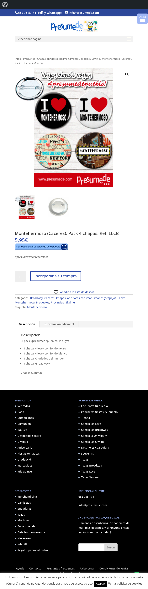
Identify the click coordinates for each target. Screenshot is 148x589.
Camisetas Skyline (92, 442)
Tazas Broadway (91, 465)
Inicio (18, 58)
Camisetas (24, 502)
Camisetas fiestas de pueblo (99, 412)
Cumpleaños (26, 418)
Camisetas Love (91, 424)
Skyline (96, 58)
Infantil (22, 544)
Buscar (111, 547)
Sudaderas (24, 508)
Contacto (35, 568)
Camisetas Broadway (94, 430)
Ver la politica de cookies (125, 583)
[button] (127, 74)
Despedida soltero (29, 436)
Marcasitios (25, 465)
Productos (29, 58)
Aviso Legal (87, 568)
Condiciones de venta (113, 568)
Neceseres (24, 538)
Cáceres (49, 298)
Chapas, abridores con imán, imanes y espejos (63, 58)
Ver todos (24, 406)
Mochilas (23, 520)
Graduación (25, 459)
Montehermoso (24, 302)
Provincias (57, 302)
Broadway (36, 298)
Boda (21, 412)
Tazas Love (88, 471)
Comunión (24, 424)
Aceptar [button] (100, 583)
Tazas (84, 459)
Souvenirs (87, 453)
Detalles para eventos (31, 532)
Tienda (85, 418)
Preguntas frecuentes (60, 568)
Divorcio (23, 442)
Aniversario (25, 447)
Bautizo (22, 430)
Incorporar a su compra (55, 276)
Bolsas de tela (26, 526)
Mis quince (25, 471)
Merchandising (27, 496)
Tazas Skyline (89, 477)
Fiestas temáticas (29, 453)
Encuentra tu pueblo (94, 406)
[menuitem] (5, 4)
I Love (121, 298)
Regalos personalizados (33, 550)
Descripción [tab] (27, 324)
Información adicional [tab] (59, 324)
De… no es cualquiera (95, 447)
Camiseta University (94, 436)
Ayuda (20, 568)
